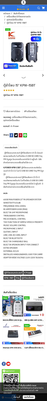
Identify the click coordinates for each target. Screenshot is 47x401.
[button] (38, 8)
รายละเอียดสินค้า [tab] (11, 147)
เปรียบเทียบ (31, 111)
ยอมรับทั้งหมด (29, 397)
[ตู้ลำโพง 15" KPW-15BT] (23, 49)
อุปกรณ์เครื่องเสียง (11, 120)
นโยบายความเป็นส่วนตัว (27, 390)
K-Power (15, 126)
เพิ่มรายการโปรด (12, 111)
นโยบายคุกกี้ (8, 393)
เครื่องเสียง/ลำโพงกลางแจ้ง (24, 117)
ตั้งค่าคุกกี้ (17, 397)
